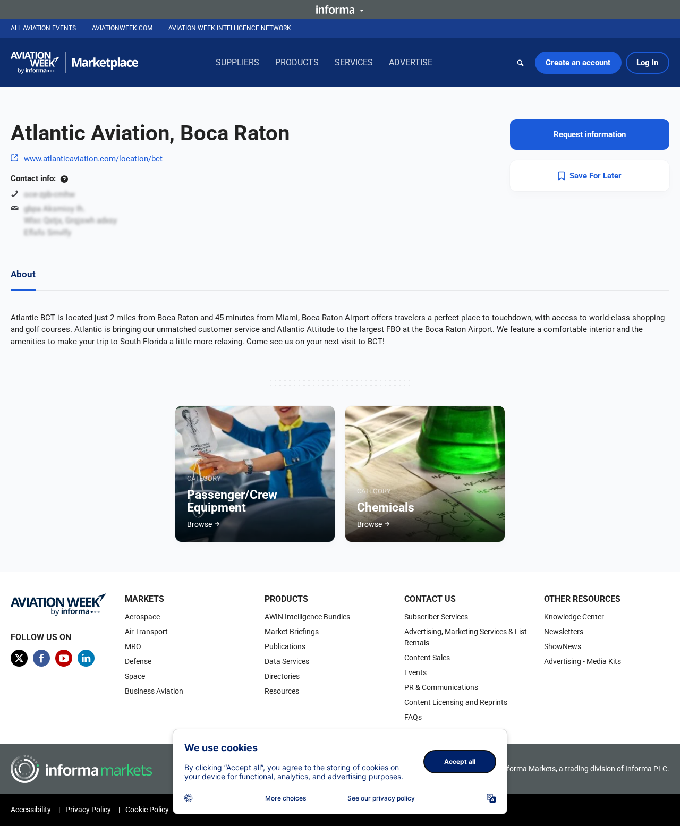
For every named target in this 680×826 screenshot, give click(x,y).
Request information (590, 134)
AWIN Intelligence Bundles (307, 616)
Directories (282, 676)
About (23, 274)
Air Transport (146, 631)
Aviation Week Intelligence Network (229, 28)
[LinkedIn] (86, 658)
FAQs (413, 717)
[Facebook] (41, 658)
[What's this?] (64, 178)
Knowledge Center (574, 616)
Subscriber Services (436, 616)
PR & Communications (441, 687)
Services (354, 62)
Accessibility (31, 809)
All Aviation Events (43, 28)
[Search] (520, 62)
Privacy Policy (88, 809)
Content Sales (427, 657)
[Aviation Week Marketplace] (74, 63)
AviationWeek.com (122, 28)
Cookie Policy (147, 809)
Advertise (410, 62)
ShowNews (562, 646)
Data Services (287, 661)
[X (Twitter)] (19, 658)
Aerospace (142, 616)
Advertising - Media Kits (582, 661)
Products (297, 62)
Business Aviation (154, 691)
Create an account (578, 62)
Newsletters (563, 631)
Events (415, 672)
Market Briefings (292, 631)
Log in (647, 62)
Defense (138, 661)
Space (135, 676)
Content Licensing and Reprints (455, 702)
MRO (133, 646)
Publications (285, 646)
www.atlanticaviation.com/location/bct (93, 159)
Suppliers (237, 62)
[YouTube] (63, 658)
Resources (282, 691)
